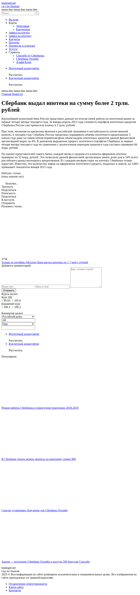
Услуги (13, 49)
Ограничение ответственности (28, 583)
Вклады (13, 19)
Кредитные (23, 29)
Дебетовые (23, 26)
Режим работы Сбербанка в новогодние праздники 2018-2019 (40, 407)
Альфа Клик (23, 62)
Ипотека (14, 42)
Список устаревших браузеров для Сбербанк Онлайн (34, 510)
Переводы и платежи (22, 45)
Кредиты (14, 39)
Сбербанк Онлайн (27, 58)
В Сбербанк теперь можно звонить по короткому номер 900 (38, 459)
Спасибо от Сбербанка (30, 55)
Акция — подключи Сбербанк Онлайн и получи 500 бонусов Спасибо (45, 561)
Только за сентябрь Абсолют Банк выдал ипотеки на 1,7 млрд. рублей (44, 262)
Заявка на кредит (19, 32)
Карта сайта (16, 587)
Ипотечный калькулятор (24, 68)
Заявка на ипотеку (20, 35)
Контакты (15, 590)
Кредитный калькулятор (24, 78)
